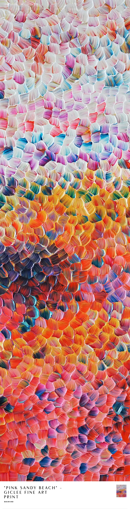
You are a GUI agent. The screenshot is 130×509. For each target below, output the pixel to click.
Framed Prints (60, 9)
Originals (19, 9)
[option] (121, 491)
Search (105, 6)
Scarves (29, 9)
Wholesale (74, 9)
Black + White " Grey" (23, 15)
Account (114, 6)
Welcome (8, 9)
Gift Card (85, 9)
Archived (8, 15)
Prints (38, 9)
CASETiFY (48, 9)
